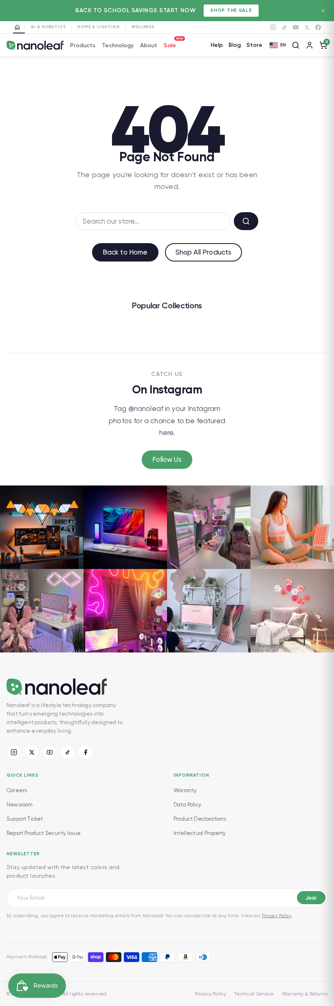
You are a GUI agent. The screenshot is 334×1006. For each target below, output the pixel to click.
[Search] (296, 45)
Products (82, 45)
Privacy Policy (277, 915)
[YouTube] (296, 27)
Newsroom (20, 805)
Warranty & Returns (304, 994)
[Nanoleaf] (35, 45)
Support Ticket (25, 819)
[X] (307, 27)
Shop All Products (204, 252)
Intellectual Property (200, 833)
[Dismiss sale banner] (323, 10)
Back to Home (125, 252)
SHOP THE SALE (231, 10)
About (148, 45)
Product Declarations (200, 819)
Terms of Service (254, 994)
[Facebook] (318, 27)
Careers (17, 790)
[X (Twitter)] (31, 752)
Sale (170, 44)
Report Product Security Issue (44, 833)
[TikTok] (284, 27)
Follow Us (167, 459)
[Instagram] (273, 27)
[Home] (19, 27)
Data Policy (187, 805)
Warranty (185, 790)
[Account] (309, 45)
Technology (118, 45)
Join (310, 898)
